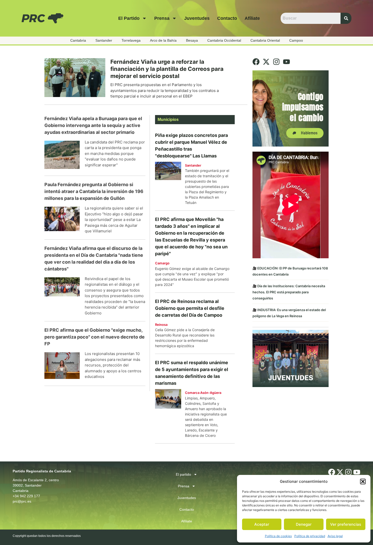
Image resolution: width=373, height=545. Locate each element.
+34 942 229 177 (26, 496)
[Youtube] (286, 61)
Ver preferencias (345, 524)
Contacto (227, 18)
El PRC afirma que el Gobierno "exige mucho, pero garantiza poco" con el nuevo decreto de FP (94, 336)
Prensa (161, 18)
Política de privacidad (309, 536)
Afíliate (252, 18)
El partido (129, 18)
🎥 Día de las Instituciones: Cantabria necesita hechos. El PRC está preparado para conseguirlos (288, 292)
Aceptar (261, 524)
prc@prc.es (22, 501)
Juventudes (197, 18)
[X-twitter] (266, 61)
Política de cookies (278, 536)
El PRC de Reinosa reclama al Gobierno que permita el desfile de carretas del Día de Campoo (189, 308)
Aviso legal (335, 536)
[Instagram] (276, 61)
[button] (362, 481)
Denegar (304, 524)
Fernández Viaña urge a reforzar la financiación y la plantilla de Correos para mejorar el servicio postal (167, 68)
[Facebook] (256, 61)
